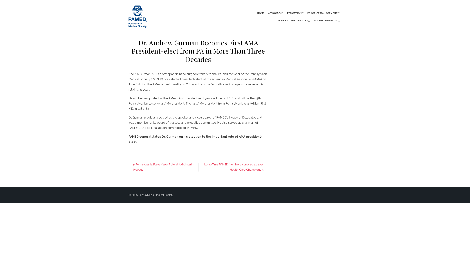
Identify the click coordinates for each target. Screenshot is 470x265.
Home (260, 13)
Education (294, 13)
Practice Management (322, 13)
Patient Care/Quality (293, 20)
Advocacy (274, 13)
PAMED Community (326, 20)
